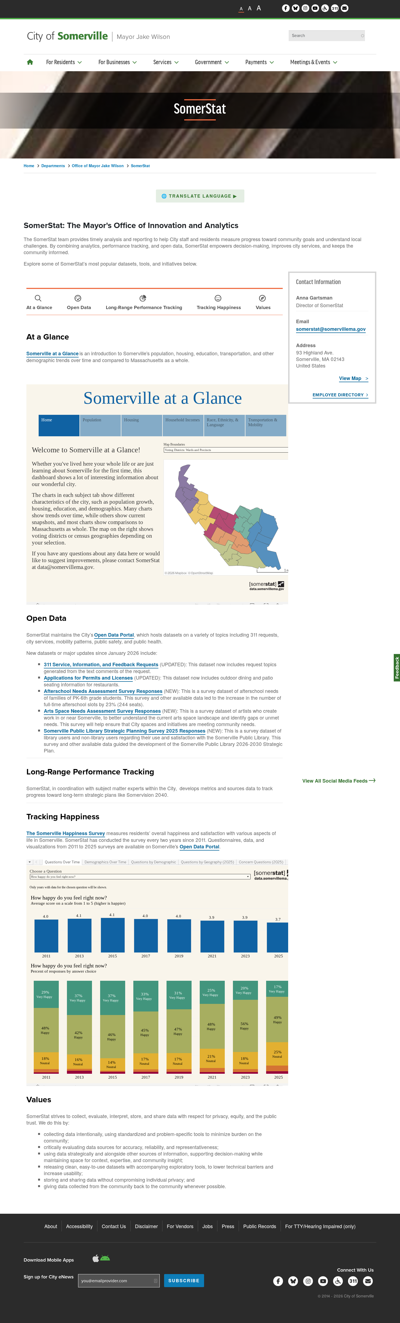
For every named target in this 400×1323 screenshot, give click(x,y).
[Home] (30, 62)
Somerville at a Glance (52, 353)
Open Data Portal (114, 634)
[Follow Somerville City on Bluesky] (292, 1280)
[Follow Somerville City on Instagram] (307, 1280)
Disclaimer (146, 1225)
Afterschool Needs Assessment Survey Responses (103, 691)
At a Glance (47, 336)
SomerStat (140, 165)
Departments (53, 165)
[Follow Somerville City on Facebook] (277, 1280)
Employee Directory (338, 395)
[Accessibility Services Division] (337, 1280)
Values (38, 1099)
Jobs (207, 1225)
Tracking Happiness (62, 816)
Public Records (259, 1225)
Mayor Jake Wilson (143, 37)
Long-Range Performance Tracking (90, 771)
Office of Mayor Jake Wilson (98, 165)
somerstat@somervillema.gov (331, 328)
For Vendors (180, 1225)
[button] (200, 196)
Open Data (46, 617)
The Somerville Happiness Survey (65, 833)
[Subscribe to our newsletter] (367, 1280)
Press (228, 1225)
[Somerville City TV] (322, 1280)
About (50, 1225)
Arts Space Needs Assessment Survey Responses (102, 710)
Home (29, 165)
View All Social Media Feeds (335, 780)
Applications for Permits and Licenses (88, 677)
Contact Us (114, 1225)
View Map (350, 378)
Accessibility (79, 1225)
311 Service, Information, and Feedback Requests (101, 664)
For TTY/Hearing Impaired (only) (320, 1225)
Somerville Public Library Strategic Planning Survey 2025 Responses (124, 730)
